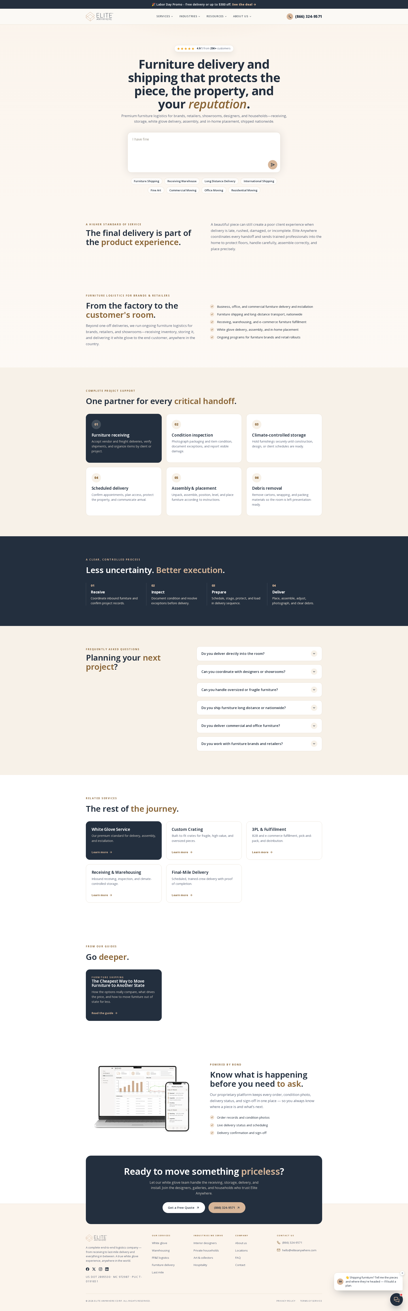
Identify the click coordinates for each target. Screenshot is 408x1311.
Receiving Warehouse (182, 181)
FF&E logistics (160, 1258)
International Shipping (259, 181)
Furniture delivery (163, 1265)
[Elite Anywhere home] (99, 16)
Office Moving (213, 190)
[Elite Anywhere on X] (94, 1269)
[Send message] (272, 164)
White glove (159, 1243)
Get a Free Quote (181, 1208)
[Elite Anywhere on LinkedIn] (107, 1269)
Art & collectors (203, 1258)
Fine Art (156, 190)
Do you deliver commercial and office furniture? (240, 725)
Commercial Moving (182, 190)
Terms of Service (311, 1301)
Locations (241, 1250)
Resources (215, 16)
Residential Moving (244, 190)
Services (163, 16)
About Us (240, 16)
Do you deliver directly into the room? (233, 653)
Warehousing (161, 1250)
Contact (240, 1265)
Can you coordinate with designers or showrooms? (243, 671)
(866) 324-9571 (224, 1208)
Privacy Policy (285, 1301)
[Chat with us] (396, 1299)
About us (241, 1243)
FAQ (238, 1258)
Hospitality (200, 1265)
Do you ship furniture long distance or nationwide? (243, 707)
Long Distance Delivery (220, 181)
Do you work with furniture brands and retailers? (242, 743)
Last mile (158, 1272)
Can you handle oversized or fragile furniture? (239, 689)
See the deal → (244, 4)
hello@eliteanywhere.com (299, 1250)
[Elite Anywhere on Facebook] (87, 1269)
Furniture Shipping (146, 181)
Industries (188, 16)
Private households (206, 1250)
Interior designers (205, 1243)
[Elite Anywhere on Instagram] (100, 1269)
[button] (368, 1282)
